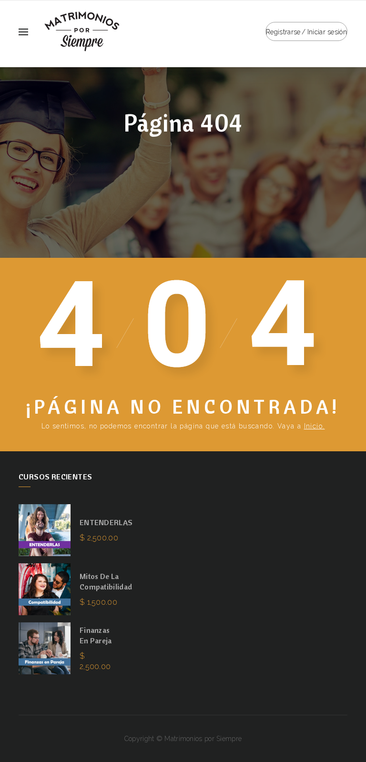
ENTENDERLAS (106, 522)
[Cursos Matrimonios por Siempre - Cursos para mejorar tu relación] (82, 30)
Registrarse (283, 32)
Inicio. (314, 426)
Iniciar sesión (327, 32)
